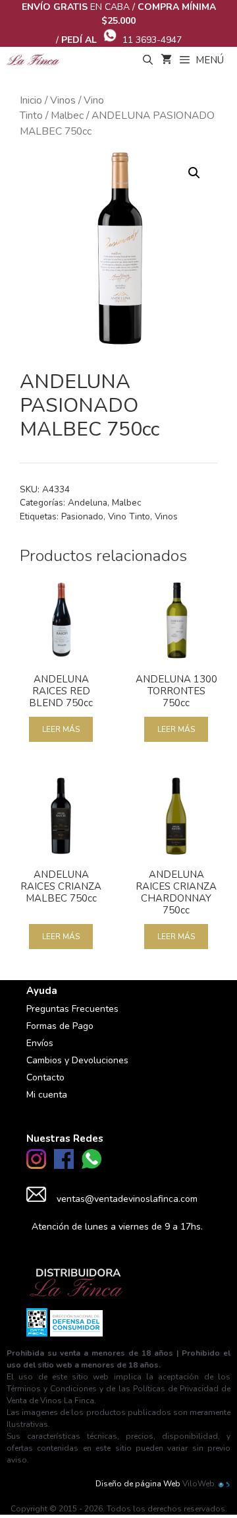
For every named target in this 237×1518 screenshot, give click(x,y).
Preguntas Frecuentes (72, 1009)
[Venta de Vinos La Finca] (33, 60)
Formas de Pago (59, 1026)
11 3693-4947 (152, 40)
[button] (194, 173)
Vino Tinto (129, 516)
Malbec (67, 115)
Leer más (61, 729)
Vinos (63, 100)
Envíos (39, 1043)
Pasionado (82, 516)
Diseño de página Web (137, 1483)
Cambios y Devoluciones (77, 1060)
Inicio (31, 100)
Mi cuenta (46, 1094)
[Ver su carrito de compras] (166, 60)
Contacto (45, 1077)
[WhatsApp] (91, 1166)
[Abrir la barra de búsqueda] (147, 60)
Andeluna (87, 502)
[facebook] (64, 1166)
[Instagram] (36, 1166)
